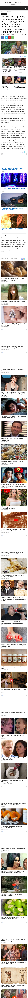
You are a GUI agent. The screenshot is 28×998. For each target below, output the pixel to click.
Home (2, 11)
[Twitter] (6, 37)
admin (4, 34)
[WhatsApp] (12, 37)
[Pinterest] (9, 37)
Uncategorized (8, 11)
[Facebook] (2, 37)
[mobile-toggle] (2, 8)
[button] (26, 8)
